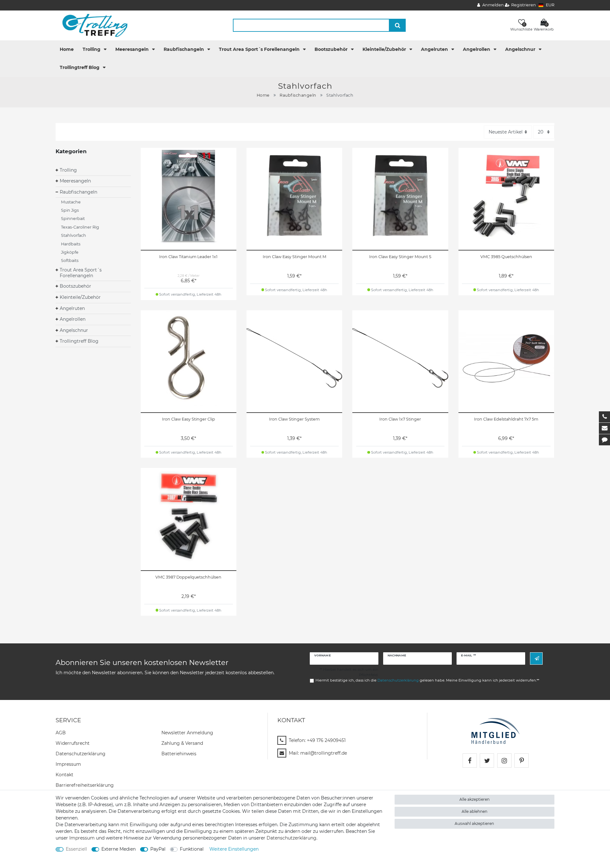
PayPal (158, 849)
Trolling (92, 49)
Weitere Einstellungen (234, 849)
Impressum (68, 764)
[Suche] (398, 25)
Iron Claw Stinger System (294, 419)
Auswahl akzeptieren (474, 823)
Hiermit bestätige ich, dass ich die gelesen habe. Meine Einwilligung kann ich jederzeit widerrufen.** (427, 680)
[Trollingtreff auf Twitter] (487, 760)
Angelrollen (477, 49)
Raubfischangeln (184, 49)
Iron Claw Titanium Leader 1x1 (188, 256)
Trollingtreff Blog (80, 67)
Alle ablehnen (474, 811)
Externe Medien (118, 849)
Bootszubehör (332, 49)
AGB (61, 733)
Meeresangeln (132, 49)
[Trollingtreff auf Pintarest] (521, 760)
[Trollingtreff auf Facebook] (470, 760)
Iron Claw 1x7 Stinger (400, 419)
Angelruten (435, 49)
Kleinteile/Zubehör (385, 49)
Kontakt (64, 775)
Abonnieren (536, 658)
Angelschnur (521, 49)
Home (67, 49)
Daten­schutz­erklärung (80, 754)
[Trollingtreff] (92, 25)
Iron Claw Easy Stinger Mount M (294, 256)
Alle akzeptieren (474, 799)
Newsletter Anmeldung (187, 733)
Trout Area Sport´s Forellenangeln (260, 49)
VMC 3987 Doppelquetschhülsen (188, 577)
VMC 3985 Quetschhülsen (506, 256)
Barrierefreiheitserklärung (85, 785)
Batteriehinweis (178, 754)
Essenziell (76, 849)
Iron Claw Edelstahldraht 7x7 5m (506, 419)
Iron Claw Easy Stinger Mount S (400, 256)
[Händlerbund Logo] (495, 730)
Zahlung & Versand (182, 743)
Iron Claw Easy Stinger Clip (188, 419)
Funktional (192, 849)
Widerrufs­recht (73, 743)
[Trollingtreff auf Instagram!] (504, 760)
